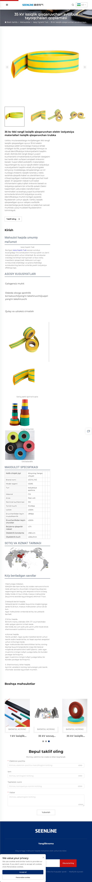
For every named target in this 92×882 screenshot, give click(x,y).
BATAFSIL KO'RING (17, 729)
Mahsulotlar (25, 22)
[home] (32, 5)
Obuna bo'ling (68, 863)
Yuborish (46, 812)
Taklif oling (11, 219)
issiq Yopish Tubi (20, 250)
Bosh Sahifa (12, 22)
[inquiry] (88, 431)
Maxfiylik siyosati (76, 872)
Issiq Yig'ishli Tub (40, 22)
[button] (7, 67)
